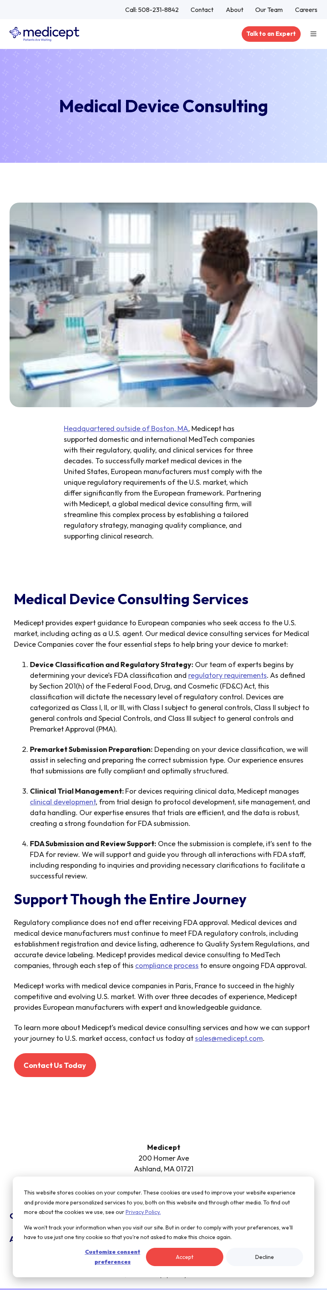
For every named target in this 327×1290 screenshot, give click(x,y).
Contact (202, 10)
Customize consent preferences (112, 1256)
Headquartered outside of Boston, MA (126, 428)
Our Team (269, 10)
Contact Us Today (55, 1065)
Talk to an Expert (271, 33)
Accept (184, 1257)
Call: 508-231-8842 (152, 10)
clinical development (63, 801)
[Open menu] (313, 34)
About (234, 10)
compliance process (167, 965)
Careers (306, 10)
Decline (264, 1257)
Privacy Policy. (143, 1212)
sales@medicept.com (229, 1038)
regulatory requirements (227, 675)
